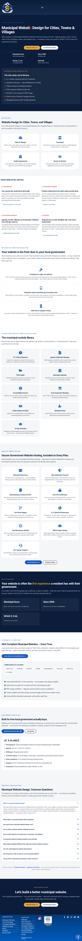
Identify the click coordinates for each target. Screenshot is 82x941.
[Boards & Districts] (60, 156)
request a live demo (33, 867)
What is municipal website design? (14, 803)
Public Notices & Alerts (20, 411)
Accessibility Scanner (20, 393)
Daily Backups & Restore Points (20, 495)
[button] (41, 803)
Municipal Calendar (60, 375)
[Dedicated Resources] (20, 470)
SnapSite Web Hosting (7, 916)
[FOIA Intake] (20, 370)
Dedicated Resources (20, 475)
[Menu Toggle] (42, 7)
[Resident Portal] (60, 406)
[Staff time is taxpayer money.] (41, 306)
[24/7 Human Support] (20, 545)
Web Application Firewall (59, 475)
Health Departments (20, 161)
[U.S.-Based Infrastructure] (60, 508)
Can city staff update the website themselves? (17, 849)
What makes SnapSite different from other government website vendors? (25, 844)
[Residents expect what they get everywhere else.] (41, 287)
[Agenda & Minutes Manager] (60, 352)
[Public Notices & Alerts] (20, 406)
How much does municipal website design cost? (18, 824)
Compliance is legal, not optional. (41, 274)
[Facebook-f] (64, 917)
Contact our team (19, 867)
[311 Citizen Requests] (20, 352)
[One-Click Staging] (20, 508)
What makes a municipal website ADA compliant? (18, 819)
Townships (60, 142)
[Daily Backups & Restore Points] (20, 490)
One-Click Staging (20, 512)
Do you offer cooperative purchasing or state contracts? (20, 859)
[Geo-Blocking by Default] (20, 525)
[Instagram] (71, 917)
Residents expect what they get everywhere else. (41, 292)
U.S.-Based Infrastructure (60, 512)
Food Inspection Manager (60, 393)
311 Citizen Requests (20, 357)
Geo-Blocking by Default (20, 530)
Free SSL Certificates (60, 495)
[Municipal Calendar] (60, 370)
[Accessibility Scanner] (20, 388)
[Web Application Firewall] (60, 470)
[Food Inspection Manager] (60, 388)
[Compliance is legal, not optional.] (41, 269)
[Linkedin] (78, 917)
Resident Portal (60, 411)
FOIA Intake (20, 375)
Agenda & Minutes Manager (60, 357)
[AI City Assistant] (20, 424)
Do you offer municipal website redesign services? (19, 829)
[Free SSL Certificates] (60, 490)
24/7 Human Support (20, 550)
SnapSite (23, 938)
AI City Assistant (20, 428)
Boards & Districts (60, 161)
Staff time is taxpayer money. (41, 311)
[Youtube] (75, 917)
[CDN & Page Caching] (60, 525)
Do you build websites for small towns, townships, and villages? (23, 834)
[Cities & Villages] (20, 137)
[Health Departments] (20, 156)
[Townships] (60, 137)
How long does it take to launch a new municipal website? (21, 854)
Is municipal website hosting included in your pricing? (20, 839)
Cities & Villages (20, 142)
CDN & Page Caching (60, 530)
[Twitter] (68, 917)
